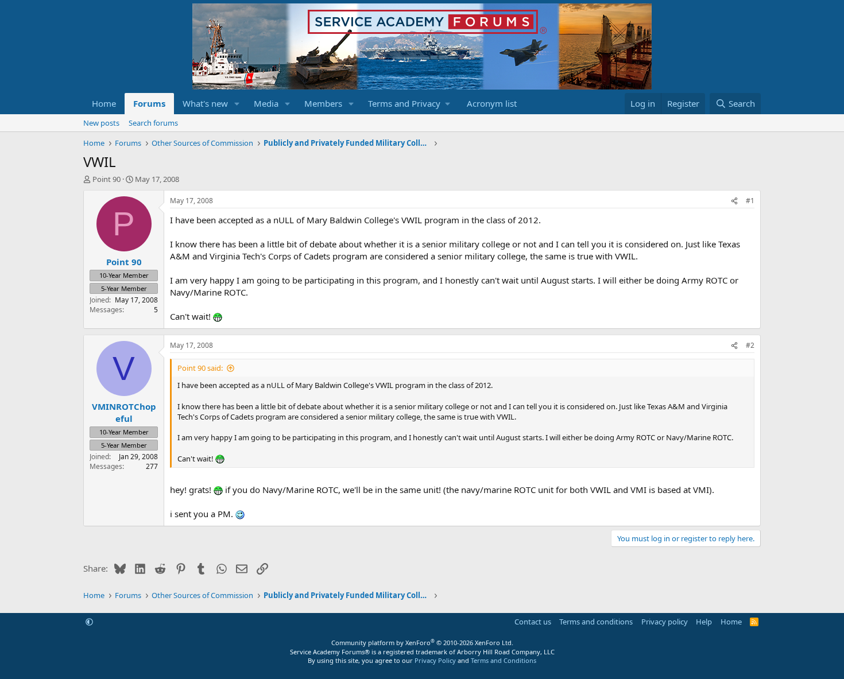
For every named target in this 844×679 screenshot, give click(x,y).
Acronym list (492, 103)
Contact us (532, 621)
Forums (149, 103)
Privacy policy (664, 621)
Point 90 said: (200, 368)
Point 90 (106, 179)
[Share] (734, 201)
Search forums (153, 123)
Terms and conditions (596, 621)
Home (104, 103)
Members (323, 103)
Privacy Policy (435, 660)
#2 (750, 345)
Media (266, 103)
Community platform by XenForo (422, 642)
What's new (205, 103)
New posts (101, 123)
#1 (750, 200)
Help (704, 621)
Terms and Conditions (503, 660)
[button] (237, 103)
